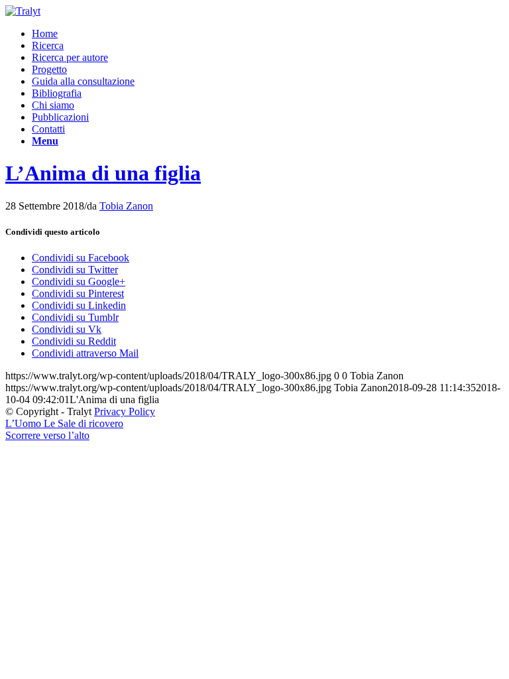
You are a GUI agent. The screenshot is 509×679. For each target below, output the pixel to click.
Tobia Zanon (126, 206)
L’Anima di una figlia (103, 173)
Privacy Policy (124, 411)
